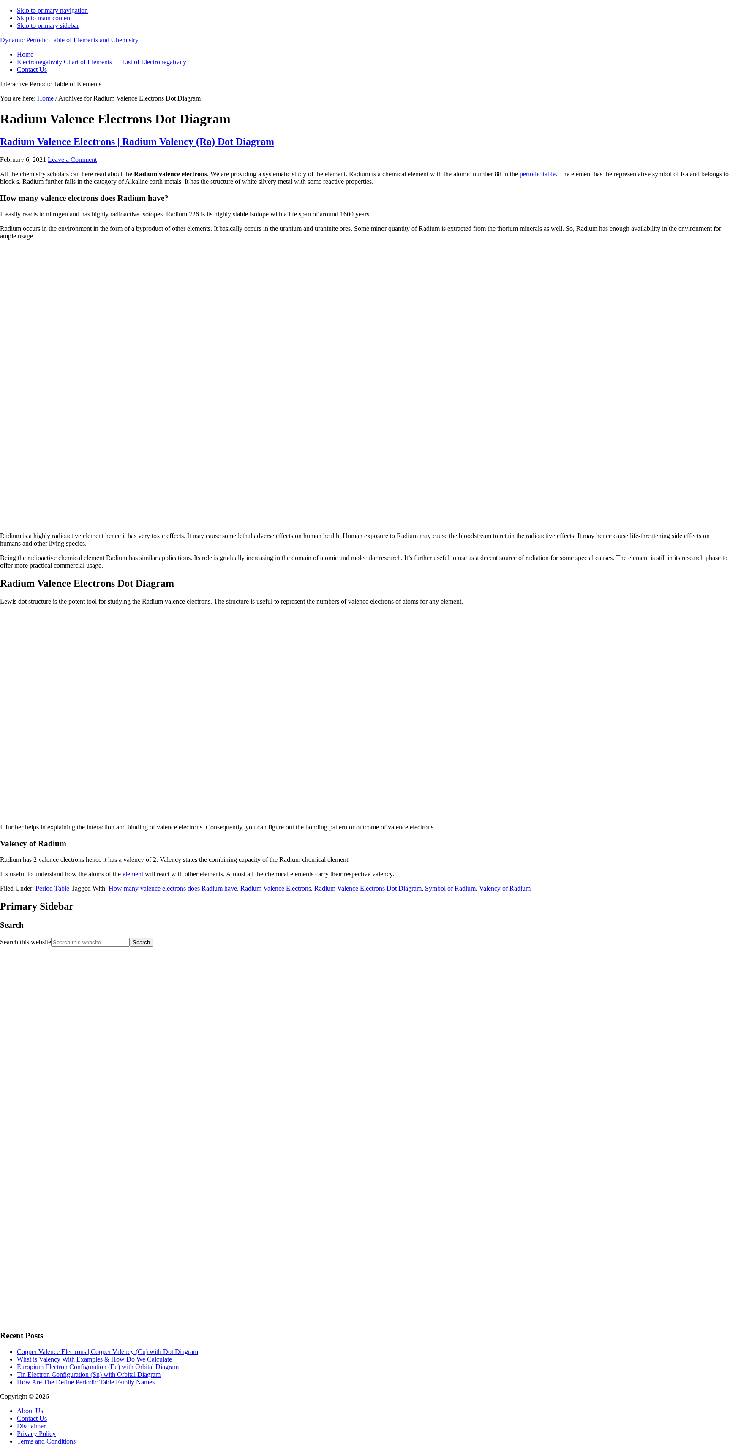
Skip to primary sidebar (48, 25)
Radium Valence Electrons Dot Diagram (368, 888)
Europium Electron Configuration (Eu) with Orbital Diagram (98, 1366)
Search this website (25, 942)
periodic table (538, 174)
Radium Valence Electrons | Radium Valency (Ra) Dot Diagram (137, 141)
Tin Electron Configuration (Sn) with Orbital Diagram (89, 1374)
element (133, 874)
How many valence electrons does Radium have (173, 888)
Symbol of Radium (450, 888)
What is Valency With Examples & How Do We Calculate (94, 1359)
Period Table (52, 888)
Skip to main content (44, 18)
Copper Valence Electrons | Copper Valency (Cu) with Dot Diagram (107, 1351)
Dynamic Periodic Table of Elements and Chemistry (69, 40)
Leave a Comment (72, 159)
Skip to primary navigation (52, 10)
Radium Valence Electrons (275, 888)
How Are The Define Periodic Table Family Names (86, 1382)
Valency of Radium (505, 888)
